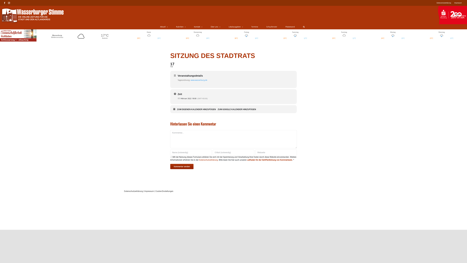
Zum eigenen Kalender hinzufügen (196, 109)
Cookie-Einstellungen (164, 191)
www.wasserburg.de (199, 80)
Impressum (149, 191)
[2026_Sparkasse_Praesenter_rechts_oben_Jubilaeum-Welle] (452, 7)
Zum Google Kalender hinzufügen (237, 109)
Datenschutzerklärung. (208, 160)
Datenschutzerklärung (133, 191)
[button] (304, 26)
